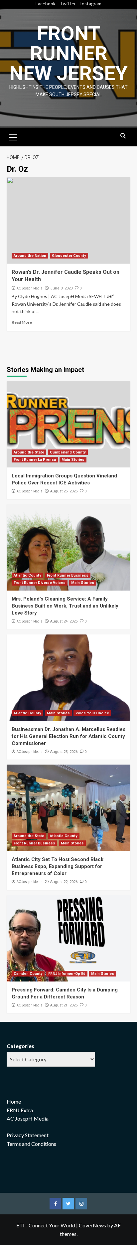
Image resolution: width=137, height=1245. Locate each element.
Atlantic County (27, 575)
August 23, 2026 (63, 752)
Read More (22, 322)
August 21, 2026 (63, 1005)
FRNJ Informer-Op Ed (66, 974)
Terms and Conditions (31, 1144)
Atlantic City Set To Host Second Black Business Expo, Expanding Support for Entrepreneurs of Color (57, 866)
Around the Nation (30, 256)
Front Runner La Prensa (35, 459)
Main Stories (73, 459)
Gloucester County (69, 256)
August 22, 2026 (63, 882)
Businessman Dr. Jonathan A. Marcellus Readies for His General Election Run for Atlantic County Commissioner (68, 736)
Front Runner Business (67, 575)
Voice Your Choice (92, 713)
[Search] (123, 136)
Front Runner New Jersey (68, 53)
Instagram (90, 3)
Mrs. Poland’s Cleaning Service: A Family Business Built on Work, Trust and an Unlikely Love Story (65, 606)
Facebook (46, 3)
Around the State (29, 452)
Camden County (28, 974)
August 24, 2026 (63, 621)
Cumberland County (68, 452)
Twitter (68, 3)
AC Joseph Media (30, 288)
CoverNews (92, 1225)
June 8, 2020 (61, 288)
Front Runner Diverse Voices (40, 583)
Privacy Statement (28, 1135)
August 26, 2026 (63, 491)
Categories (20, 1046)
